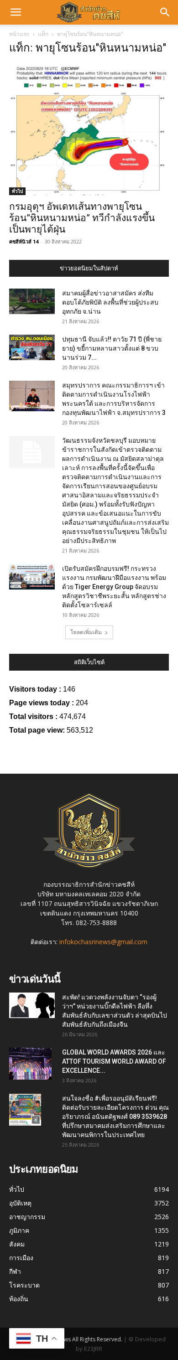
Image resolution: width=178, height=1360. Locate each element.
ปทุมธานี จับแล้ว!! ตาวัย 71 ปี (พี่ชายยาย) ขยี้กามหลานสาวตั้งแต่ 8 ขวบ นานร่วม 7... (112, 348)
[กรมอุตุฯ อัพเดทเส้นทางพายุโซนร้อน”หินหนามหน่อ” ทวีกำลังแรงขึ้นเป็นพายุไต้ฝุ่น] (89, 129)
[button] (15, 12)
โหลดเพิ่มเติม (86, 632)
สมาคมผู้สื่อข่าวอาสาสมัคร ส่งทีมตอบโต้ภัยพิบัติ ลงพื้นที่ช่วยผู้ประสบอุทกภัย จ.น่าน (110, 302)
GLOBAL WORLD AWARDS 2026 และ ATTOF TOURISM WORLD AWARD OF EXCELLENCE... (114, 1061)
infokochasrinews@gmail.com (103, 941)
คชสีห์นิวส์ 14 (23, 241)
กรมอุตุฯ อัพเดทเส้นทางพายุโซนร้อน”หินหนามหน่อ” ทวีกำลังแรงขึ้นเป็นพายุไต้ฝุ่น (82, 218)
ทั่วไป (17, 191)
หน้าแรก (19, 34)
